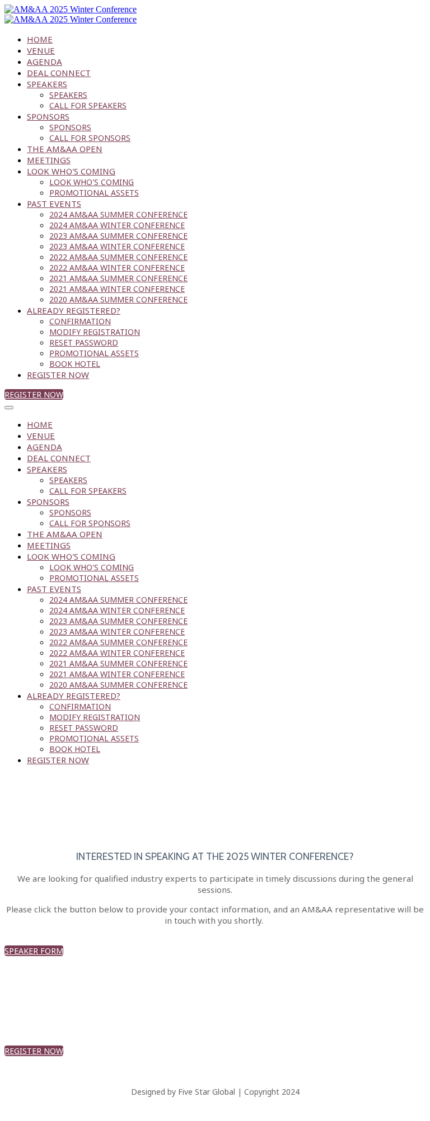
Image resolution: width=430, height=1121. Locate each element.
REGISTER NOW (58, 374)
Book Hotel (74, 363)
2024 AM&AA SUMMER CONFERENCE (118, 214)
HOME (40, 39)
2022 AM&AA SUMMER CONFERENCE (118, 257)
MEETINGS (49, 159)
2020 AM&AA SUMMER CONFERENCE (118, 299)
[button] (33, 394)
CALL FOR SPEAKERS (88, 105)
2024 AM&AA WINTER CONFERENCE (117, 225)
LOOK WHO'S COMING (71, 171)
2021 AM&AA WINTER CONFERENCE (117, 288)
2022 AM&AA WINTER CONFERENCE (117, 267)
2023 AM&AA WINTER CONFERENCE (117, 246)
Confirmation (80, 321)
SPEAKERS (47, 83)
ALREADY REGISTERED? (73, 310)
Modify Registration (94, 332)
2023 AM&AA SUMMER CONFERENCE (118, 235)
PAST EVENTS (54, 203)
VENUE (41, 50)
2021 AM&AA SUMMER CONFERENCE (118, 278)
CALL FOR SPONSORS (89, 138)
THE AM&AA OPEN (64, 148)
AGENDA (44, 61)
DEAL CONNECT (59, 72)
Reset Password (83, 342)
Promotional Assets (94, 192)
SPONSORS (48, 116)
